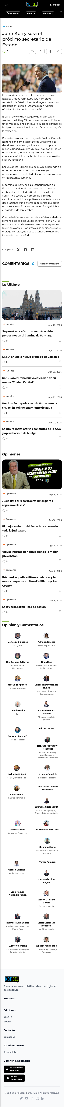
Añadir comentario (50, 263)
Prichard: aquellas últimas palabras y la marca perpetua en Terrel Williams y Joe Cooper (29, 581)
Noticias (31, 13)
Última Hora (13, 13)
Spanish (8, 1017)
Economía (48, 13)
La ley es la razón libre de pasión (24, 606)
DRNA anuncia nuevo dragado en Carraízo (30, 356)
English (7, 1021)
